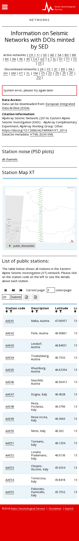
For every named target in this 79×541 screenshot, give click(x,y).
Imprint (69, 508)
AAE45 (9, 370)
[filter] (10, 311)
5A (59, 55)
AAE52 (9, 455)
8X (7, 59)
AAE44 (9, 357)
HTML (34, 134)
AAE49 (9, 419)
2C (56, 69)
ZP (71, 73)
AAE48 (9, 406)
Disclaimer (55, 508)
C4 (35, 59)
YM (35, 73)
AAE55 (9, 492)
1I (38, 55)
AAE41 (9, 321)
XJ (54, 59)
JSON (43, 134)
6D (63, 69)
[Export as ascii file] (35, 297)
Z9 (57, 73)
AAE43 (9, 345)
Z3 (50, 73)
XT (21, 73)
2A (41, 69)
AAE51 (9, 443)
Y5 (43, 73)
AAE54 (9, 480)
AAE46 (9, 382)
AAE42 (9, 333)
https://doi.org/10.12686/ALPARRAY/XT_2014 (34, 130)
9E (20, 59)
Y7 (68, 59)
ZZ (40, 63)
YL (28, 73)
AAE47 (9, 394)
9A (13, 59)
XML (50, 134)
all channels (10, 159)
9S (28, 59)
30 (45, 55)
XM (13, 73)
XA (70, 69)
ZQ (38, 77)
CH (31, 55)
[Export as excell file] (26, 297)
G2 (42, 59)
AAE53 (9, 468)
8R (74, 55)
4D (52, 55)
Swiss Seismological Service (28, 508)
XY (61, 59)
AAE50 (9, 431)
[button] (4, 7)
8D (67, 55)
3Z (48, 69)
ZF (64, 73)
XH (5, 73)
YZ (75, 59)
